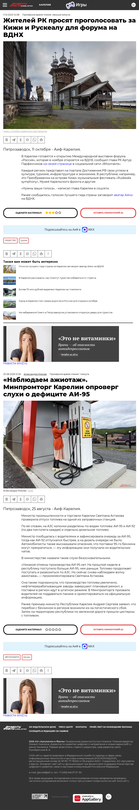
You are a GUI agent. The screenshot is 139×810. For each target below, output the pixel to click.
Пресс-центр (66, 727)
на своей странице (58, 164)
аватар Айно (123, 195)
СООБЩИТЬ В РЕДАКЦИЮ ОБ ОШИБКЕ (48, 731)
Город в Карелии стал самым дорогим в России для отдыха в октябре (58, 301)
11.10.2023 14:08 (11, 14)
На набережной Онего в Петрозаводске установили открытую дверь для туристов (65, 312)
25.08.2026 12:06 (12, 374)
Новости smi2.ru (15, 363)
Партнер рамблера (60, 797)
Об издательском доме (42, 727)
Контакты (81, 727)
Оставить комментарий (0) (108, 213)
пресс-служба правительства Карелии (25, 131)
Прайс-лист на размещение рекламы (111, 727)
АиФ (30, 490)
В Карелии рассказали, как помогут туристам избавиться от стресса (57, 278)
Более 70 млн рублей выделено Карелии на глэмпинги (50, 289)
